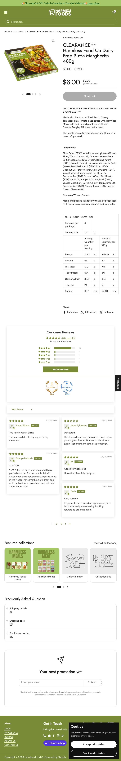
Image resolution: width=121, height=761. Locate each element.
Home (7, 31)
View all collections (105, 543)
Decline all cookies (94, 753)
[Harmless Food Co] (59, 12)
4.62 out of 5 (68, 338)
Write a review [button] (60, 369)
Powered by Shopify (55, 757)
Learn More (93, 3)
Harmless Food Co (34, 757)
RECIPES (8, 736)
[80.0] (52, 387)
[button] (114, 12)
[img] (16, 421)
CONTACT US (11, 744)
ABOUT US (9, 740)
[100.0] (67, 387)
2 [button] (56, 523)
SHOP (7, 728)
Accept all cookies (94, 744)
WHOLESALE (11, 732)
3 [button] (61, 523)
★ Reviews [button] (118, 383)
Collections (18, 31)
